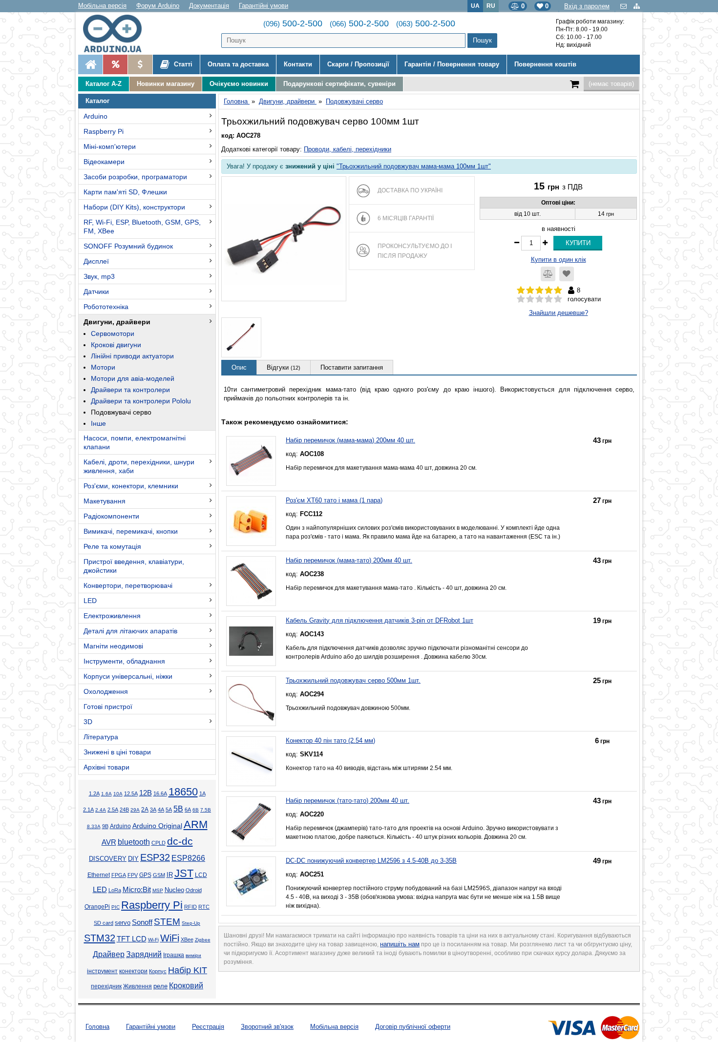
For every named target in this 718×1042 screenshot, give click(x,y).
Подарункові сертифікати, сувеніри (339, 83)
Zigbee (203, 939)
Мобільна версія (102, 5)
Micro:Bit (137, 890)
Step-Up (191, 923)
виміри (193, 955)
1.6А (106, 793)
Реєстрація (208, 1026)
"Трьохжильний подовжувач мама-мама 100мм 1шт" (414, 166)
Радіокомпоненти (111, 516)
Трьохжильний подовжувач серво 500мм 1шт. (353, 680)
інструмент (102, 971)
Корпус (158, 971)
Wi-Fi (153, 939)
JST (183, 873)
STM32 (99, 938)
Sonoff (142, 922)
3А (153, 810)
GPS (145, 875)
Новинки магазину (165, 83)
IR (170, 875)
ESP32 (155, 857)
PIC (115, 907)
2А (144, 809)
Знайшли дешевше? (558, 312)
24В (124, 810)
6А (188, 810)
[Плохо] (530, 299)
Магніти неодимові (113, 646)
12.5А (131, 793)
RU (490, 5)
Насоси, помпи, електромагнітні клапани (135, 442)
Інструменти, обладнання (124, 661)
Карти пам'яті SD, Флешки (125, 192)
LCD (201, 875)
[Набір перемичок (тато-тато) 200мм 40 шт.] (251, 821)
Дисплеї (96, 261)
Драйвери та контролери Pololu (141, 401)
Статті (182, 64)
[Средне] (539, 299)
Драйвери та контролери (130, 390)
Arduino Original (157, 826)
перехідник (106, 986)
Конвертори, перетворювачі (128, 585)
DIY (133, 858)
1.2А (94, 793)
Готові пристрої (108, 706)
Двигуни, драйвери (117, 322)
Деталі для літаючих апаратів (130, 631)
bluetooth (134, 842)
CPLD (158, 843)
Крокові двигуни (116, 345)
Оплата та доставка (238, 64)
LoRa (114, 890)
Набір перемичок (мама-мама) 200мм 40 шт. (350, 440)
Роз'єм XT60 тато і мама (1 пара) (334, 500)
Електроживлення (112, 616)
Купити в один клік (558, 259)
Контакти (298, 64)
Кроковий (186, 985)
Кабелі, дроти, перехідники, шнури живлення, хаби (139, 466)
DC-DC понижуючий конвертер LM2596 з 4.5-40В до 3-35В (371, 860)
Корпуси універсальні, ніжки (128, 676)
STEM (167, 922)
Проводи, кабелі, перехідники (347, 149)
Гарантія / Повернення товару (451, 64)
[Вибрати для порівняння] (548, 274)
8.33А (94, 826)
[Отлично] (558, 299)
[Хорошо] (549, 299)
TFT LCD (132, 939)
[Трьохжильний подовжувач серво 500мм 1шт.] (251, 701)
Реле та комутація (112, 546)
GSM (159, 875)
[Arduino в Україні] (120, 33)
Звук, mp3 (99, 276)
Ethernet (98, 875)
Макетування (105, 501)
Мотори (103, 367)
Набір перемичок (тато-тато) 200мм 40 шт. (347, 800)
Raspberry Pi (104, 131)
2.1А (88, 810)
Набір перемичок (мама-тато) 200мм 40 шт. (349, 560)
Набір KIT (187, 970)
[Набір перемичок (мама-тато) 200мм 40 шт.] (251, 581)
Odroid (194, 890)
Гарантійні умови (263, 5)
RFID (190, 907)
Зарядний (144, 954)
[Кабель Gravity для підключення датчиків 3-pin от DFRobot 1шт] (251, 641)
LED (90, 600)
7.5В (205, 810)
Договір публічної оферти (412, 1026)
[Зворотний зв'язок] (624, 6)
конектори (133, 971)
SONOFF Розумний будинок (128, 246)
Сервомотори (112, 333)
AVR (109, 842)
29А (135, 810)
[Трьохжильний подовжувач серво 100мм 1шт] (283, 238)
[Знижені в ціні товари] (139, 64)
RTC (204, 907)
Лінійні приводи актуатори (132, 356)
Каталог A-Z (103, 83)
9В (105, 826)
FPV (132, 875)
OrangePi (97, 906)
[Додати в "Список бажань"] (566, 274)
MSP (157, 890)
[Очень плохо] (521, 299)
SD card (103, 923)
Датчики (96, 291)
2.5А (112, 810)
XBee (187, 939)
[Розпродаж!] (115, 64)
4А (161, 810)
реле (160, 986)
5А (169, 810)
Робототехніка (106, 307)
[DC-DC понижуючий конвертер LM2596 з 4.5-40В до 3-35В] (251, 881)
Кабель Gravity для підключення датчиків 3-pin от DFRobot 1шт (379, 620)
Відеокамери (104, 162)
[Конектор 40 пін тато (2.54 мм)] (251, 761)
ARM (196, 824)
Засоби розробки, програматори (135, 177)
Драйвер (109, 954)
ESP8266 (188, 858)
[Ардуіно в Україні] (90, 64)
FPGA (118, 875)
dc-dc (180, 841)
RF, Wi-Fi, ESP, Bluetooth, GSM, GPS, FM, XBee (142, 226)
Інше (98, 423)
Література (101, 737)
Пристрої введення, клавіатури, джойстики (134, 566)
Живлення (137, 986)
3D (88, 722)
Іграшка (173, 955)
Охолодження (106, 691)
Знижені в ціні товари (117, 752)
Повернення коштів (545, 64)
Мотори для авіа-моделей (132, 378)
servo (122, 922)
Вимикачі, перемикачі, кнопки (131, 531)
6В (195, 810)
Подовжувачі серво (121, 412)
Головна (97, 1026)
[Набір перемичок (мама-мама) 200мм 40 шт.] (251, 461)
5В (178, 808)
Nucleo (174, 890)
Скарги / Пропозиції (358, 64)
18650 (183, 792)
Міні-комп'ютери (110, 146)
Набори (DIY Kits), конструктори (134, 207)
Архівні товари (106, 767)
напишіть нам (400, 944)
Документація (209, 5)
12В (145, 793)
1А (202, 793)
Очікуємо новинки (239, 83)
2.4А (100, 810)
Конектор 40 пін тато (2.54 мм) (330, 740)
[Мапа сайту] (637, 6)
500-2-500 (292, 23)
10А (118, 793)
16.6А (160, 793)
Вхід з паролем (587, 6)
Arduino (95, 116)
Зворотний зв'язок (267, 1026)
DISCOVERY (108, 858)
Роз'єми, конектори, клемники (131, 486)
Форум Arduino (157, 5)
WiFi (169, 938)
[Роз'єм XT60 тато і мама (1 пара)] (251, 521)
